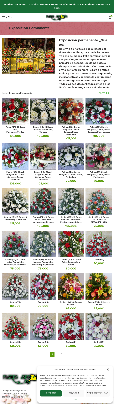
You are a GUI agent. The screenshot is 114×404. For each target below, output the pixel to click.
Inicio (4, 93)
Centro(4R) (71, 342)
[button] (108, 369)
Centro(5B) (43, 342)
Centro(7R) (99, 260)
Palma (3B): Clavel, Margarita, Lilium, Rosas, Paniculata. (71, 174)
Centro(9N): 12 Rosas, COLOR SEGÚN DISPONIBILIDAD (98, 219)
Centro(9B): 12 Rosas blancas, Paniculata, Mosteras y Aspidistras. (43, 262)
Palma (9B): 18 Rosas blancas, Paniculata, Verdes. (43, 129)
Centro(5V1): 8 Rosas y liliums (99, 303)
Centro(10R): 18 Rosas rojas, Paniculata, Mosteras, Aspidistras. (43, 219)
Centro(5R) (15, 342)
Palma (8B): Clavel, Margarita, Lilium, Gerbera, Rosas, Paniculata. (71, 131)
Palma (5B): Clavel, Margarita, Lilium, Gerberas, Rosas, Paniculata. (43, 176)
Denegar (74, 393)
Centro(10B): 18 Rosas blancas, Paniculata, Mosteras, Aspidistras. (71, 219)
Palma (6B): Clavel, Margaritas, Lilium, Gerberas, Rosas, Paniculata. (15, 176)
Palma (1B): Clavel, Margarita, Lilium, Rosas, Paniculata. (99, 174)
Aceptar (51, 393)
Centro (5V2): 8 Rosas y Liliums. (71, 303)
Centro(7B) (15, 302)
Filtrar (103, 93)
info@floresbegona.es (14, 391)
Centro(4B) (98, 342)
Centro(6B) (43, 302)
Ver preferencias (97, 393)
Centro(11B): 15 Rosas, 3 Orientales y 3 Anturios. (15, 218)
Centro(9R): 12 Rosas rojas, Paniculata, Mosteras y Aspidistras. (15, 262)
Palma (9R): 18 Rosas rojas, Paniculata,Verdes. (15, 129)
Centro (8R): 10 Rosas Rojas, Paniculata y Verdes (71, 262)
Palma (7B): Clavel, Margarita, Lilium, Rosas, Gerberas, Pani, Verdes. (99, 129)
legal (75, 399)
